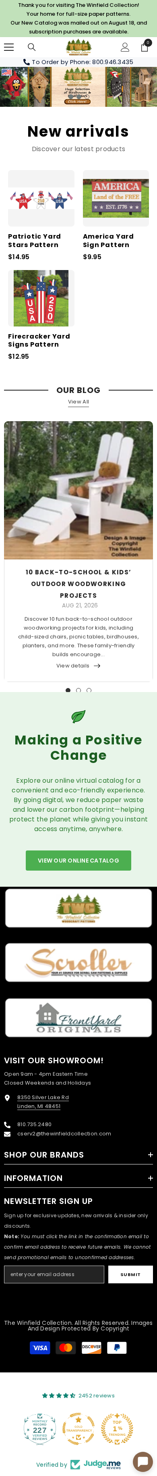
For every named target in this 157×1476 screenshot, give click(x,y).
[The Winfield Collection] (78, 908)
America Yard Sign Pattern (108, 241)
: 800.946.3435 (111, 62)
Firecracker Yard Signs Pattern (39, 341)
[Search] (32, 47)
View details (72, 665)
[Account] (125, 47)
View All (78, 401)
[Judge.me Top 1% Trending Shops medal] (117, 1429)
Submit (130, 1274)
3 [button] (87, 96)
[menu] (9, 47)
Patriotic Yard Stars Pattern (34, 241)
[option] (78, 87)
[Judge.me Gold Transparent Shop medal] (78, 1429)
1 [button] (70, 96)
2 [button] (78, 96)
